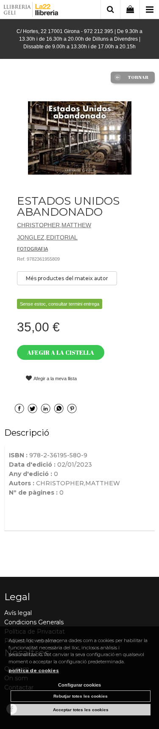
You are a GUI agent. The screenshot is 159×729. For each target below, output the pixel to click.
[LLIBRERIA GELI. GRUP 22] (31, 10)
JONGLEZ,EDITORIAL (47, 237)
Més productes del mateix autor (67, 278)
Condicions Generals (34, 622)
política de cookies (33, 670)
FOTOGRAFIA (32, 248)
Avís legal (18, 613)
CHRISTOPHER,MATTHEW (54, 225)
